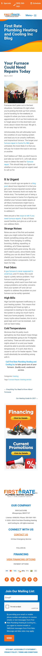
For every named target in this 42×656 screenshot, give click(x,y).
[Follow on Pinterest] (30, 579)
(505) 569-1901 (20, 5)
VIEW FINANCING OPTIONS (21, 559)
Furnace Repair (13, 380)
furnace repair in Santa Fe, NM (16, 143)
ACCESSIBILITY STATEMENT (25, 649)
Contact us (21, 534)
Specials (7, 3)
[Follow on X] (12, 579)
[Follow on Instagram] (24, 579)
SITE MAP (9, 649)
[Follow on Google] (35, 579)
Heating (15, 376)
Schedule (37, 3)
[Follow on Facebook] (7, 579)
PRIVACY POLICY (10, 652)
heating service (25, 380)
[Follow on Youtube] (18, 579)
